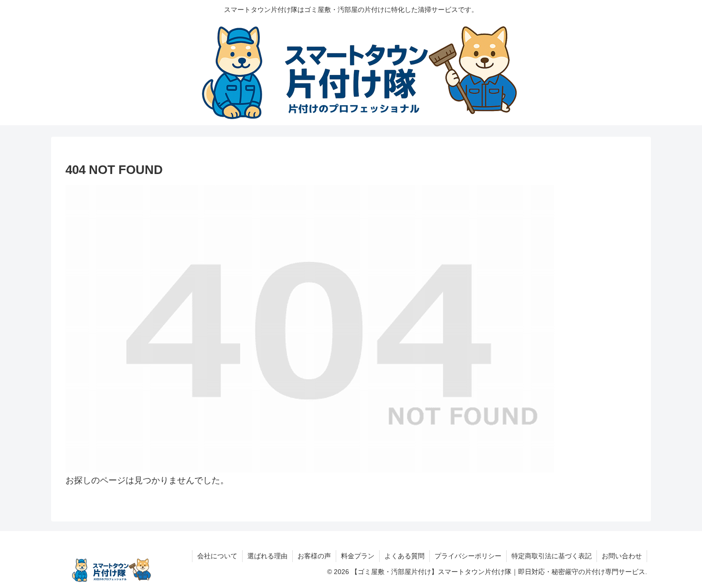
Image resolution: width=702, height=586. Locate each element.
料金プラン (357, 556)
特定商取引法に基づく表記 (551, 556)
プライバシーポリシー (468, 556)
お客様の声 (314, 556)
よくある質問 (404, 556)
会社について (217, 556)
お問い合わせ (622, 556)
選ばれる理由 (267, 556)
